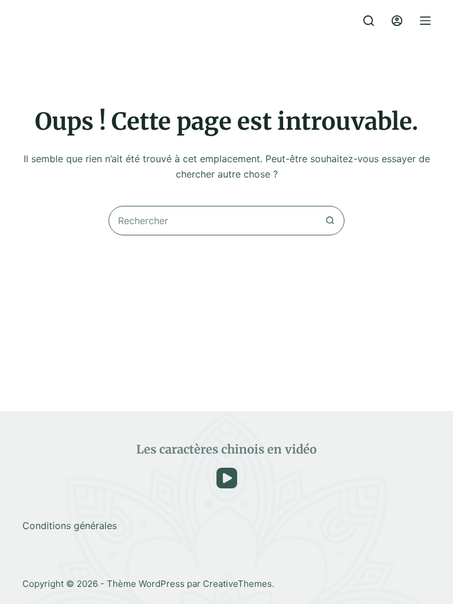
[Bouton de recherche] (330, 220)
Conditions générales (69, 525)
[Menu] (425, 20)
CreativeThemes (237, 583)
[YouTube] (226, 478)
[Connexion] (397, 20)
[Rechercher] (368, 20)
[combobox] (212, 220)
